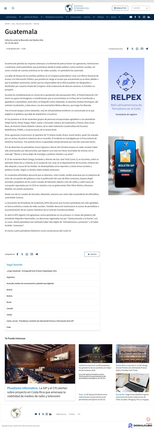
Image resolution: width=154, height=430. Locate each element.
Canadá (10, 308)
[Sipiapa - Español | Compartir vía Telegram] (146, 48)
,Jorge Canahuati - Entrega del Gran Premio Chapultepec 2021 (32, 271)
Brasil (9, 302)
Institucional (11, 17)
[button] (120, 8)
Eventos (87, 17)
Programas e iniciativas (54, 17)
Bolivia (9, 289)
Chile (9, 327)
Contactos (72, 414)
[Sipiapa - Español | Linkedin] (149, 17)
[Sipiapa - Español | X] (139, 17)
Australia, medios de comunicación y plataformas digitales (30, 283)
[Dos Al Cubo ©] (140, 427)
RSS (79, 414)
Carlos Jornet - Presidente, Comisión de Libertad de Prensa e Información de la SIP (40, 321)
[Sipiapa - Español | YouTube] (130, 17)
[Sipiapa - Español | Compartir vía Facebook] (127, 48)
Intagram (47, 414)
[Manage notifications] (148, 419)
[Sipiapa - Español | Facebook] (135, 17)
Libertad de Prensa (31, 17)
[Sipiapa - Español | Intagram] (144, 17)
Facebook (39, 414)
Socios (113, 17)
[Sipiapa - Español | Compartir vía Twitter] (132, 48)
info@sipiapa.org (61, 414)
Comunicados (75, 17)
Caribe (9, 314)
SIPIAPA (7, 24)
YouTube (36, 414)
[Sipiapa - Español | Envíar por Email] (142, 48)
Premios (100, 17)
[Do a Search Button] (12, 8)
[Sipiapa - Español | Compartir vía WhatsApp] (137, 48)
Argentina (11, 277)
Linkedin (50, 414)
